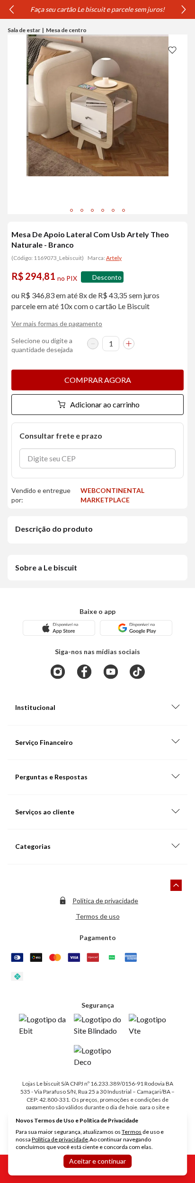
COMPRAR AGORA (97, 379)
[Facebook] (84, 671)
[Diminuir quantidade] (92, 343)
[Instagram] (57, 671)
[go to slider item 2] (92, 210)
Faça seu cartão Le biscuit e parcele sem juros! (97, 9)
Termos (132, 1131)
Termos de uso (98, 916)
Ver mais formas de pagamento (56, 323)
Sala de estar (24, 30)
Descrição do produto (54, 528)
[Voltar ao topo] (176, 885)
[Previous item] (11, 9)
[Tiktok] (137, 671)
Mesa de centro (66, 30)
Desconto (107, 277)
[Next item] (183, 9)
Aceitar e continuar (97, 1161)
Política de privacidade (105, 901)
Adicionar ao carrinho (105, 404)
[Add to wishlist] (172, 49)
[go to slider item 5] (123, 210)
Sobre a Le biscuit (46, 567)
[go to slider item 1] (81, 210)
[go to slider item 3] (102, 210)
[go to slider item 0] (71, 210)
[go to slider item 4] (113, 210)
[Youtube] (110, 671)
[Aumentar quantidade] (128, 343)
